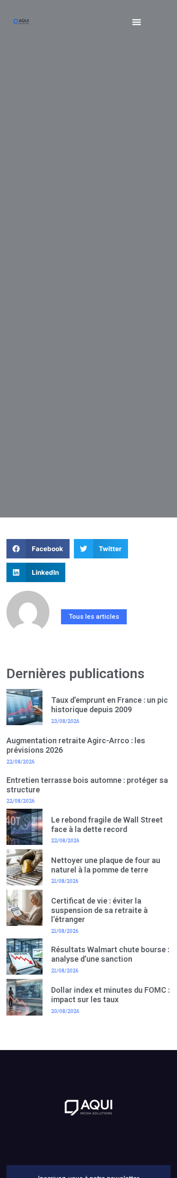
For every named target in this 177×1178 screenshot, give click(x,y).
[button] (136, 22)
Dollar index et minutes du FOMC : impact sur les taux (110, 994)
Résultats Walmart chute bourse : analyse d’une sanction (110, 954)
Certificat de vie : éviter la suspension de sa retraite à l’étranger (99, 910)
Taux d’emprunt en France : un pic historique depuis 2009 (109, 704)
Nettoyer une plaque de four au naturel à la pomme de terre (105, 865)
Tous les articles (94, 616)
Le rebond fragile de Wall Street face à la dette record (107, 824)
